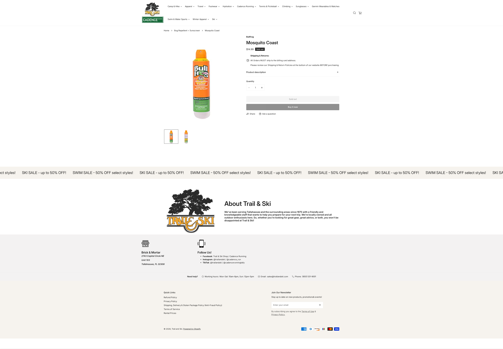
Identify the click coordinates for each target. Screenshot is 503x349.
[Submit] (320, 305)
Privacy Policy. (278, 314)
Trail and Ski (177, 329)
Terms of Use (308, 311)
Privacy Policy (170, 301)
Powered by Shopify (192, 329)
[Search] (354, 13)
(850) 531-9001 (309, 276)
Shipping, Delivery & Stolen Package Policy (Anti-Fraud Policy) (193, 305)
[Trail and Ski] (152, 13)
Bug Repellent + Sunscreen (187, 30)
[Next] (232, 82)
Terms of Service (172, 309)
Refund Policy (170, 297)
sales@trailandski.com (277, 276)
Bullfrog (250, 37)
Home (166, 30)
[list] (201, 82)
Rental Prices (170, 313)
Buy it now (293, 107)
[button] (174, 6)
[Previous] (170, 82)
